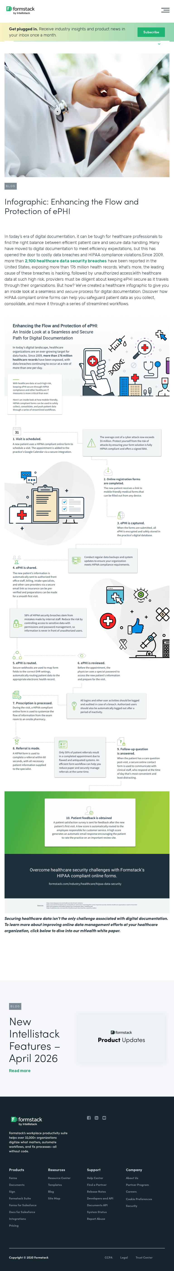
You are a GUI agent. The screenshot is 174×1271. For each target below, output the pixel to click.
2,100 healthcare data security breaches (66, 260)
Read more (20, 1070)
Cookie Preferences (139, 1199)
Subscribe (151, 31)
